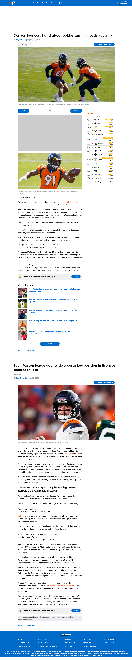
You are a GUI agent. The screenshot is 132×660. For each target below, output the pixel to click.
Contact (68, 639)
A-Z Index (68, 646)
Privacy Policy (70, 643)
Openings (42, 639)
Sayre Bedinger (22, 40)
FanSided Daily (23, 643)
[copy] (29, 44)
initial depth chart (71, 202)
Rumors (28, 3)
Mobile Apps (109, 639)
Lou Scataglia (21, 378)
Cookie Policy (109, 643)
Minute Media (15, 651)
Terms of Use (88, 643)
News (22, 3)
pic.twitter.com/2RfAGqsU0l (28, 537)
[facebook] (113, 3)
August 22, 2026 (45, 511)
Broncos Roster (29, 350)
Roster (53, 3)
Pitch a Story (43, 643)
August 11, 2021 (51, 247)
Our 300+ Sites (88, 639)
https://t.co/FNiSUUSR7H (27, 245)
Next (76, 111)
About (20, 639)
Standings (45, 3)
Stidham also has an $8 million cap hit (61, 586)
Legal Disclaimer (24, 646)
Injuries (60, 3)
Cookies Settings (89, 646)
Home (20, 350)
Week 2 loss (68, 454)
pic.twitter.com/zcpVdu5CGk (49, 245)
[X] (118, 3)
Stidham (21, 516)
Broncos (57, 573)
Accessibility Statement (47, 646)
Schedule (36, 3)
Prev (23, 111)
